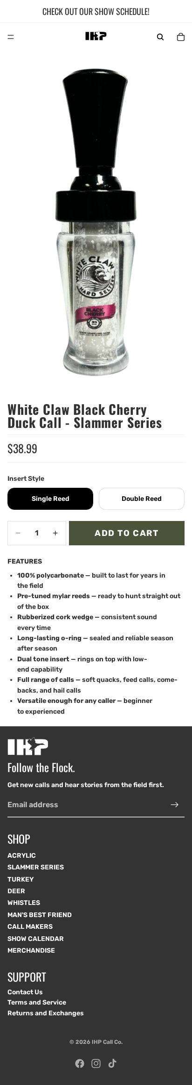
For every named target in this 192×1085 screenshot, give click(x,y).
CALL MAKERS (30, 927)
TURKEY (20, 879)
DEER (16, 891)
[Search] (160, 37)
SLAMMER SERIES (35, 868)
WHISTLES (23, 903)
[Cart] (181, 37)
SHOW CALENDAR (35, 939)
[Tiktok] (112, 1063)
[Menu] (10, 37)
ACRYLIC (21, 856)
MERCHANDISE (31, 951)
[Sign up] (175, 805)
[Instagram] (96, 1063)
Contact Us (25, 992)
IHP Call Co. (107, 1042)
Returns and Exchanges (45, 1013)
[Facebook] (79, 1063)
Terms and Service (36, 1002)
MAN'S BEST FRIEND (39, 915)
